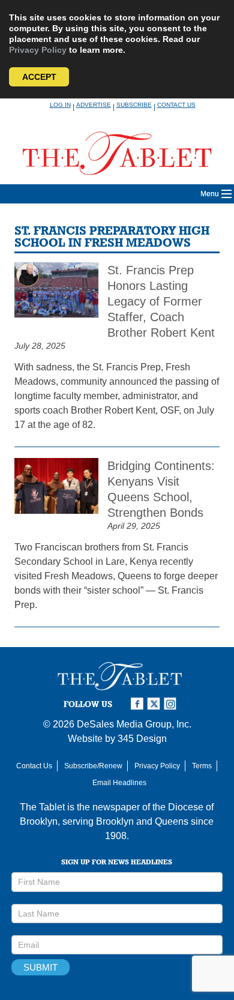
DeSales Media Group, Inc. (134, 724)
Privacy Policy (38, 50)
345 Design (142, 738)
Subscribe (134, 104)
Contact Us (176, 104)
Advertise (93, 104)
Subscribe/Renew (93, 766)
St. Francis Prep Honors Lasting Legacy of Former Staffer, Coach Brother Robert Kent (161, 301)
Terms (202, 766)
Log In (60, 104)
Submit (40, 967)
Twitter (155, 703)
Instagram (172, 703)
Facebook (138, 703)
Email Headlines (119, 783)
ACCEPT (39, 77)
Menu (209, 194)
